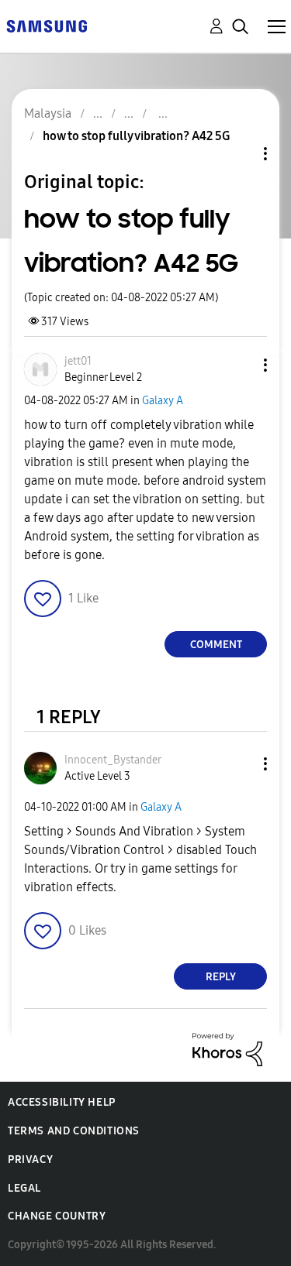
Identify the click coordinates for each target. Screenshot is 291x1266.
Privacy (30, 1159)
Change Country (57, 1216)
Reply (221, 976)
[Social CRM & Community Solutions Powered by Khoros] (227, 1048)
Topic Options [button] (239, 154)
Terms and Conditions (74, 1130)
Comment (216, 644)
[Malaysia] (46, 25)
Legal (24, 1188)
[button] (240, 365)
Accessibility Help (62, 1102)
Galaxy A (162, 400)
